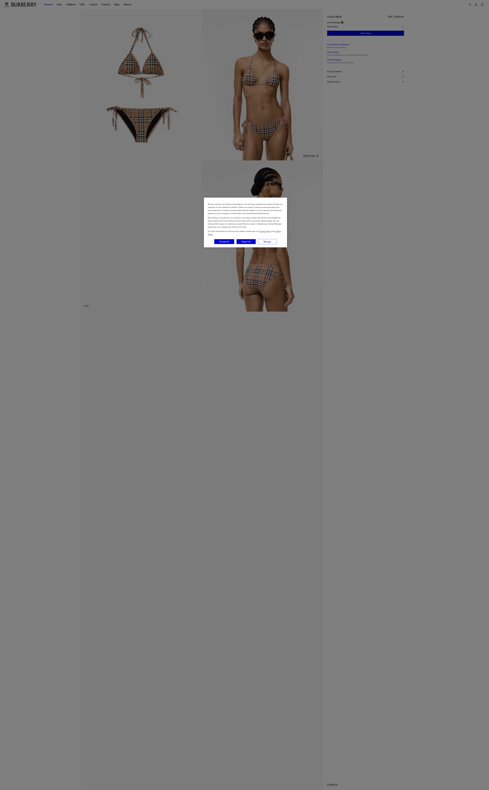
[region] (245, 222)
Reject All (246, 241)
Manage (267, 241)
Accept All (224, 241)
